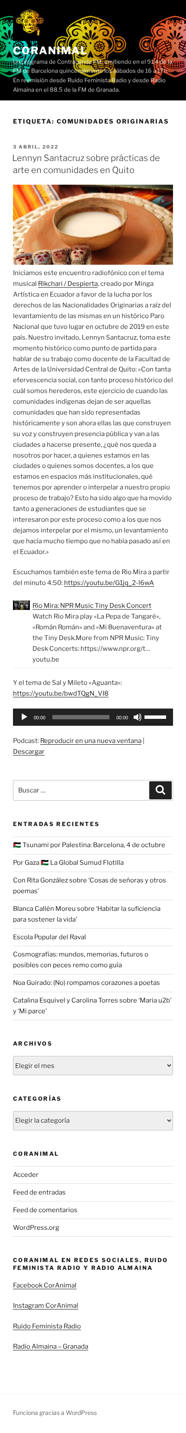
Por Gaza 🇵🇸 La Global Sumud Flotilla (68, 863)
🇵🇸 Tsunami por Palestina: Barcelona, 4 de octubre (89, 845)
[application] (93, 717)
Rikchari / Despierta (68, 284)
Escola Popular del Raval (49, 937)
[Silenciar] (137, 717)
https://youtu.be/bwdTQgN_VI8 (61, 693)
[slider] (156, 716)
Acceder (25, 1175)
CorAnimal (50, 50)
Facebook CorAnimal (45, 1285)
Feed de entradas (39, 1192)
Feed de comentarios (45, 1210)
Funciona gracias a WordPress (55, 1412)
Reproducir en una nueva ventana (90, 741)
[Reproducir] (24, 717)
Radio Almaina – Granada (50, 1346)
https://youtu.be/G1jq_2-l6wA (109, 583)
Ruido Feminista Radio (47, 1326)
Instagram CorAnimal (45, 1305)
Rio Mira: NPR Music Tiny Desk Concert (91, 606)
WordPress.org (36, 1228)
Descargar (29, 751)
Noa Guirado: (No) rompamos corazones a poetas (86, 983)
